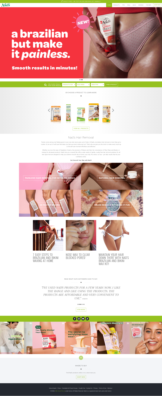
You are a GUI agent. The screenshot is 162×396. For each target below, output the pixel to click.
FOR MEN (148, 5)
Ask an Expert (53, 388)
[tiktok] (87, 318)
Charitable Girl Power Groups (70, 388)
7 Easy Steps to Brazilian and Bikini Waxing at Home (46, 257)
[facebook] (74, 318)
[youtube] (83, 318)
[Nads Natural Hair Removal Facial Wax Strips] (68, 112)
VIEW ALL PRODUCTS (81, 128)
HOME (109, 5)
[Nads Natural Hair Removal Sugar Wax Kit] (55, 112)
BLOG (134, 5)
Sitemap (109, 388)
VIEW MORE (81, 309)
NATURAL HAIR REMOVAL (112, 178)
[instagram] (79, 318)
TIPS (123, 5)
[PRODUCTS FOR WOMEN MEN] (69, 84)
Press (59, 388)
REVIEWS (140, 5)
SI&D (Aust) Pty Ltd (60, 391)
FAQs (128, 5)
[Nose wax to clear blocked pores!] (81, 235)
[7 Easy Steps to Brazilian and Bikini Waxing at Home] (48, 235)
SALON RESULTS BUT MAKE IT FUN (112, 205)
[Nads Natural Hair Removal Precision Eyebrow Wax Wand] (81, 112)
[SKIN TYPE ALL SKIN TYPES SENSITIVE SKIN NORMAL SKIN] (98, 84)
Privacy (96, 388)
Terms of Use (102, 388)
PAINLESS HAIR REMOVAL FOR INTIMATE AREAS (50, 178)
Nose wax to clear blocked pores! (78, 256)
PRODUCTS (116, 5)
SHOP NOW (157, 5)
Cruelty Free (82, 1)
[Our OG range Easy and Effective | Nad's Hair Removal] (81, 42)
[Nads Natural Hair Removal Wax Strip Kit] (93, 112)
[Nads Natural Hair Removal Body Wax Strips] (106, 112)
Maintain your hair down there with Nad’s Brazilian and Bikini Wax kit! (114, 259)
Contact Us (89, 388)
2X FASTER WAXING (50, 205)
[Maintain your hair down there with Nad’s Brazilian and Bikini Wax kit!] (114, 235)
